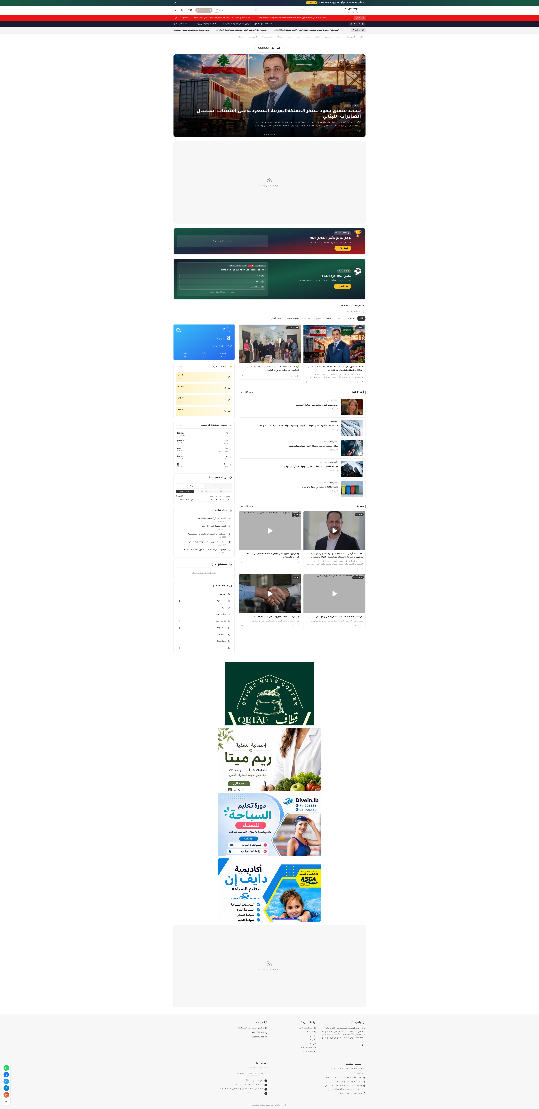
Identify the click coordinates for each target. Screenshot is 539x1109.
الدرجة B (204, 492)
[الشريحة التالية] (361, 95)
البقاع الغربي (276, 318)
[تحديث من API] (177, 366)
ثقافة (289, 37)
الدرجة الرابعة (185, 492)
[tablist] (204, 486)
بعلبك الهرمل (293, 318)
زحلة (339, 318)
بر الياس (350, 318)
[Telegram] (6, 1088)
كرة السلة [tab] (217, 486)
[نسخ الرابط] (6, 1101)
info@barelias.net (256, 1037)
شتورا (329, 318)
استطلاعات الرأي (306, 1028)
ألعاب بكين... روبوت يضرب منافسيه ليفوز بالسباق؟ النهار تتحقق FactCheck (283, 30)
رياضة (307, 37)
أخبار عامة (253, 37)
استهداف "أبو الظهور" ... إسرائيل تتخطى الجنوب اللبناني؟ (277, 24)
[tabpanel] (204, 498)
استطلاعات (267, 37)
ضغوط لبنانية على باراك (235, 24)
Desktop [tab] (240, 1073)
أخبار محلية (350, 37)
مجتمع (328, 37)
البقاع (318, 318)
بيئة (298, 37)
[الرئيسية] (223, 10)
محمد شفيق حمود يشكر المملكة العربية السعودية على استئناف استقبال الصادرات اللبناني (187, 18)
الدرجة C (223, 492)
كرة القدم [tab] (190, 486)
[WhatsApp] (6, 1068)
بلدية (338, 37)
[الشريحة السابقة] (177, 95)
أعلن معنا (312, 1044)
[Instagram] (6, 1095)
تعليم (317, 37)
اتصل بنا (313, 1040)
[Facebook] (6, 1074)
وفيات (279, 37)
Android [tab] (251, 1073)
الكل (361, 37)
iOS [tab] (261, 1073)
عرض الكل (249, 392)
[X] (6, 1081)
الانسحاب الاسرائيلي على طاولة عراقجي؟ (199, 24)
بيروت (307, 318)
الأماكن (241, 37)
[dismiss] (175, 2)
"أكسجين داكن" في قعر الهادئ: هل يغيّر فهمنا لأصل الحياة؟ (218, 30)
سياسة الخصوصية (308, 1048)
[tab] (274, 134)
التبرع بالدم (309, 1032)
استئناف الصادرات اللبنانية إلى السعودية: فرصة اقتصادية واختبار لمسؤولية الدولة (267, 18)
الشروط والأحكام (309, 1052)
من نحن (313, 1036)
